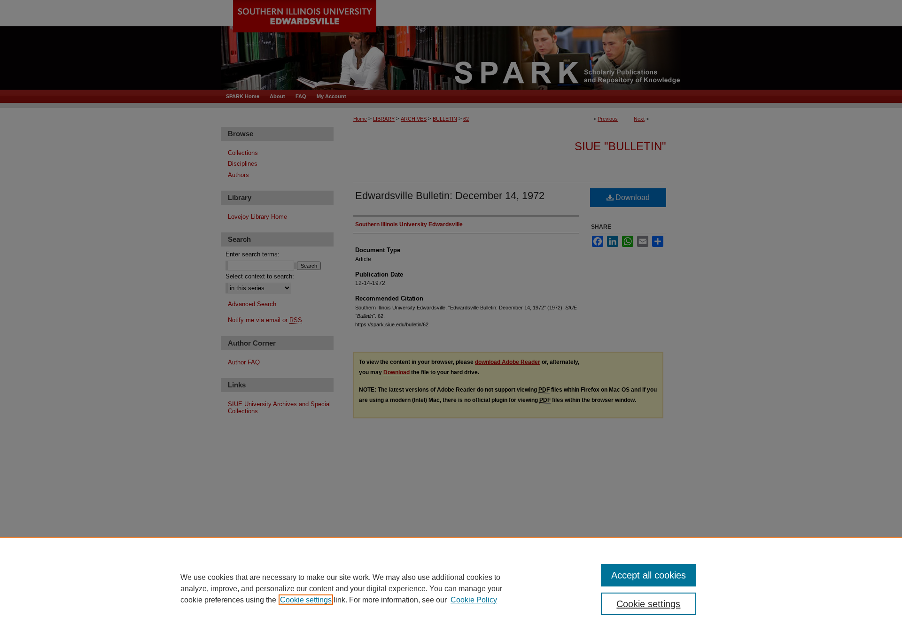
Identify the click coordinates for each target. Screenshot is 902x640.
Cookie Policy (474, 600)
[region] (451, 588)
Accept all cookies (648, 575)
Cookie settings (306, 600)
